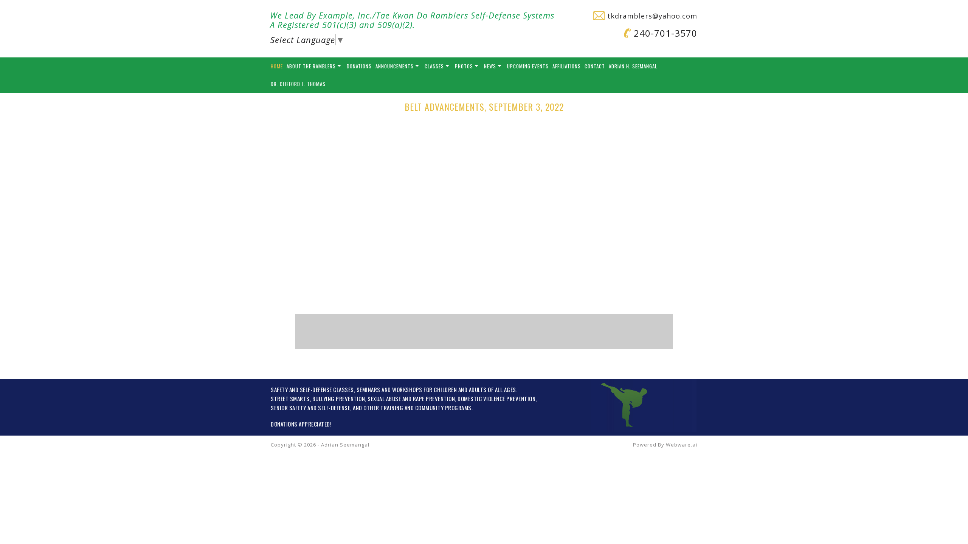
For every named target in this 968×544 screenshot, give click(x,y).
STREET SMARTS (290, 398)
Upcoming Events (528, 66)
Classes (434, 66)
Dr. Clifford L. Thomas (298, 84)
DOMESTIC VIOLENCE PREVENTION (496, 398)
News (490, 66)
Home (277, 66)
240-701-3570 (664, 33)
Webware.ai (681, 444)
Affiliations (566, 66)
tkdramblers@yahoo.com (651, 15)
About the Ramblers (311, 66)
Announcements (394, 66)
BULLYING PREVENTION (338, 398)
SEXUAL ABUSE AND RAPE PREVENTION (411, 398)
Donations (359, 66)
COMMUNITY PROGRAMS (443, 407)
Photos (464, 66)
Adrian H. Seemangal (633, 66)
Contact (595, 66)
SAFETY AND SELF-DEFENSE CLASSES (312, 389)
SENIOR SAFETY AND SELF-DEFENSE (310, 407)
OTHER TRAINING (383, 407)
